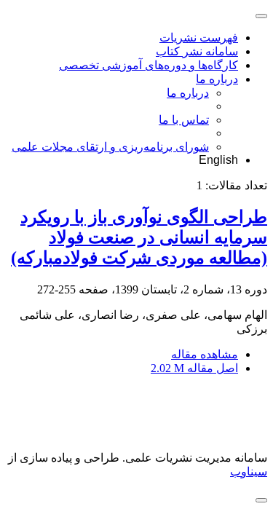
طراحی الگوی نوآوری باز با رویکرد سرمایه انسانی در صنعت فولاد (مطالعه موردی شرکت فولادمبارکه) (139, 237)
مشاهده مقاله (204, 354)
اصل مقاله (194, 368)
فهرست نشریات (198, 37)
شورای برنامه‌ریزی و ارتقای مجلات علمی (110, 147)
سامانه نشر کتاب (197, 51)
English (218, 160)
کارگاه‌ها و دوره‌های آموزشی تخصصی (148, 65)
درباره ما (217, 79)
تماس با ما (184, 120)
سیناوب (248, 471)
